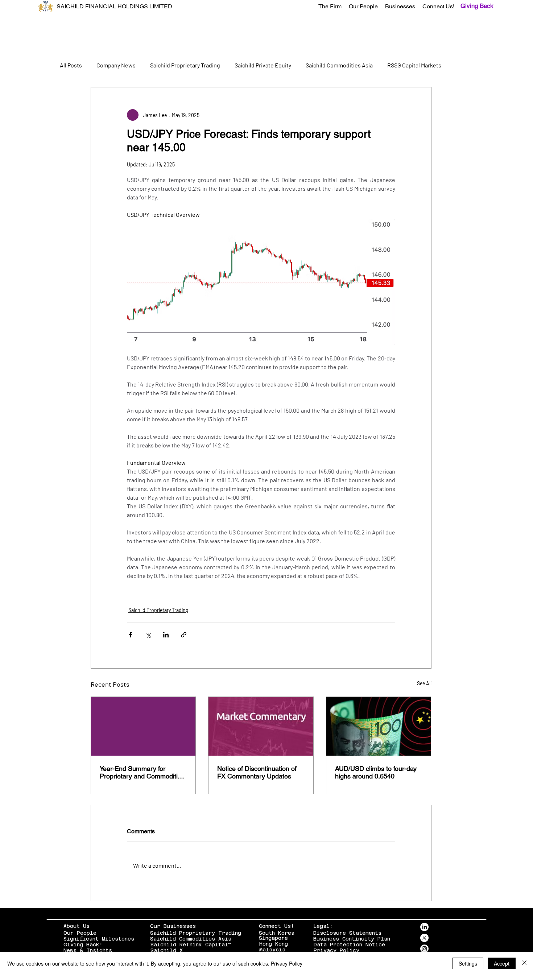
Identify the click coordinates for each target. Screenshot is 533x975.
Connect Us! (276, 926)
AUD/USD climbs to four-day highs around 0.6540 (376, 772)
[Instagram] (424, 949)
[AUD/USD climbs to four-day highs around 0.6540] (378, 726)
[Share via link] (183, 634)
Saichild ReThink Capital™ (190, 944)
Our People (79, 933)
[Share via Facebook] (130, 634)
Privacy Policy (336, 950)
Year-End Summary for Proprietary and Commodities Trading (142, 772)
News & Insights (87, 950)
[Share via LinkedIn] (165, 634)
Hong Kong (273, 944)
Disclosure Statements (347, 933)
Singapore (273, 938)
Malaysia (272, 950)
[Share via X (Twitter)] (148, 634)
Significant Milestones (98, 939)
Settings (468, 963)
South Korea (276, 933)
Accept (501, 963)
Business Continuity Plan (351, 939)
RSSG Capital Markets (414, 65)
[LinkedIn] (424, 927)
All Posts (71, 65)
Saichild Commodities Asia (339, 65)
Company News (116, 65)
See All (424, 683)
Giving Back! (83, 944)
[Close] (524, 963)
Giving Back (476, 5)
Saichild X (166, 950)
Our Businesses (173, 926)
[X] (424, 938)
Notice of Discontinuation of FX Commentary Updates (257, 772)
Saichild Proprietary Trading (185, 65)
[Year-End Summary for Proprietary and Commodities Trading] (143, 726)
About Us (76, 926)
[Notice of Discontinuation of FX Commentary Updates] (260, 726)
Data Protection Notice (349, 944)
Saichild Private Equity (263, 65)
